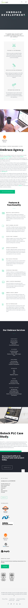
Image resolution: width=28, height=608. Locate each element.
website (20, 185)
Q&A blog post (4, 171)
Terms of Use (11, 600)
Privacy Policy (5, 599)
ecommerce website (7, 156)
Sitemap (17, 600)
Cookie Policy (12, 599)
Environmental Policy (21, 599)
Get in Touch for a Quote (7, 191)
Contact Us (6, 467)
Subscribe (5, 566)
